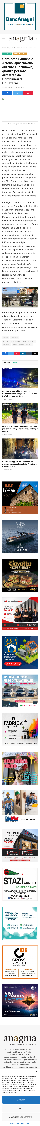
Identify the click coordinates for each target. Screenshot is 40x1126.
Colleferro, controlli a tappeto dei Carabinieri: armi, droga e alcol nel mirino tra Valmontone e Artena (19, 393)
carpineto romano (29, 341)
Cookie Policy (14, 1123)
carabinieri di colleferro (11, 341)
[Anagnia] (21, 39)
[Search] (36, 39)
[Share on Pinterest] (28, 93)
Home (4, 48)
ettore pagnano (18, 345)
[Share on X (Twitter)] (18, 93)
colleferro (6, 345)
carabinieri (14, 338)
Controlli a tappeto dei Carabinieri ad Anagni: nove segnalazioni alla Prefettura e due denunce (19, 464)
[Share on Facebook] (7, 93)
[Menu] (3, 39)
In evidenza (7, 53)
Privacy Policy (24, 1123)
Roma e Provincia (20, 53)
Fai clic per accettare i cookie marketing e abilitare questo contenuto (20, 297)
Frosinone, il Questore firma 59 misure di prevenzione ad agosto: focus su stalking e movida (20, 428)
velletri (28, 345)
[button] (37, 1072)
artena (5, 338)
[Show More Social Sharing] (36, 93)
